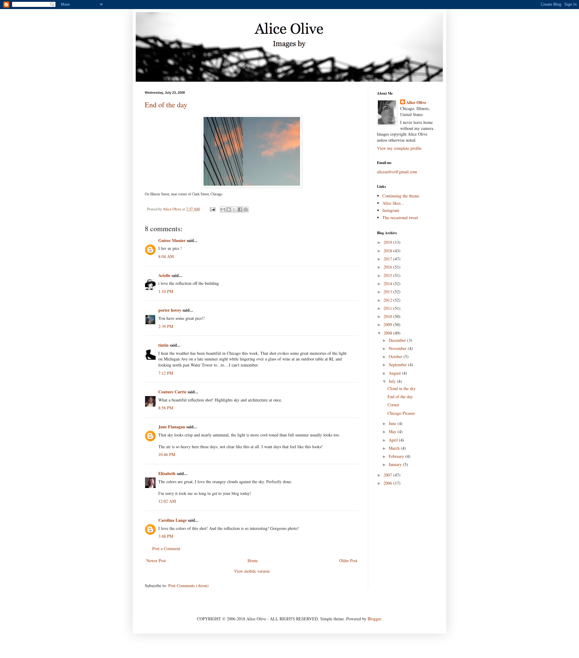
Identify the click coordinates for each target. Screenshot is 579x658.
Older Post (348, 560)
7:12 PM (165, 373)
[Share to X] (234, 209)
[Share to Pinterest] (246, 209)
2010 (388, 316)
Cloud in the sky (402, 388)
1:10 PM (165, 291)
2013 (388, 291)
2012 (388, 300)
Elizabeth (167, 473)
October (396, 356)
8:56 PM (165, 408)
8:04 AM (166, 256)
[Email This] (223, 209)
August (395, 373)
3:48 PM (165, 536)
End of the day (166, 104)
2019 (388, 242)
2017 (388, 259)
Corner (393, 405)
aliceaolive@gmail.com (397, 172)
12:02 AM (167, 501)
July (393, 381)
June (393, 423)
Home (253, 560)
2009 (388, 324)
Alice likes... (393, 203)
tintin (163, 345)
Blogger (374, 619)
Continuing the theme (400, 196)
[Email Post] (212, 209)
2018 (388, 250)
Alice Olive (416, 102)
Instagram (390, 210)
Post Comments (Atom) (188, 585)
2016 (388, 267)
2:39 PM (165, 326)
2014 (388, 283)
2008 (388, 333)
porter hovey (169, 310)
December (398, 340)
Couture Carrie (172, 392)
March (395, 448)
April (394, 440)
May (393, 431)
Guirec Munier (171, 240)
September (398, 364)
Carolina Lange (172, 520)
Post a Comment (166, 548)
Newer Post (156, 560)
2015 (388, 275)
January (396, 464)
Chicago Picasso (401, 413)
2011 (388, 308)
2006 (388, 483)
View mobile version (252, 571)
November (398, 348)
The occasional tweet (400, 217)
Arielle (164, 275)
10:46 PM (166, 454)
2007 (388, 475)
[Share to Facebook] (240, 209)
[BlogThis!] (229, 209)
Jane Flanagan (171, 426)
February (397, 456)
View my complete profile (399, 148)
